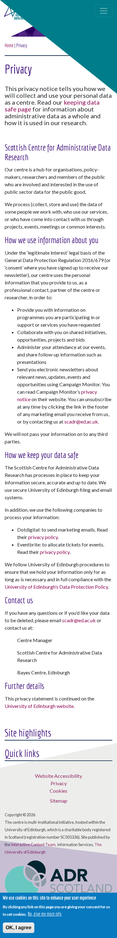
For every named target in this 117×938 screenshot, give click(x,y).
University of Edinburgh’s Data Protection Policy (56, 587)
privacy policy (43, 537)
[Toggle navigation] (103, 11)
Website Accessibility (58, 776)
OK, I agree (19, 927)
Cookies (58, 791)
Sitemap (58, 801)
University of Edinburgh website (39, 706)
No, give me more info (44, 914)
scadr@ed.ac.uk (81, 421)
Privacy (59, 783)
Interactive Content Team (33, 844)
